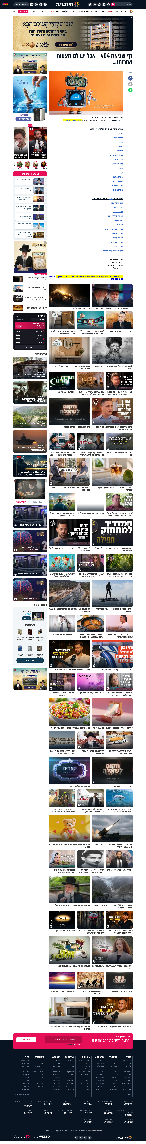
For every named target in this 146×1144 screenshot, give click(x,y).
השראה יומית (100, 1086)
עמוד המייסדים (127, 1089)
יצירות (88, 1086)
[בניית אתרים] (44, 1137)
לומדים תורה (70, 1060)
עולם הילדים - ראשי (84, 1060)
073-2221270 (28, 1113)
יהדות (120, 133)
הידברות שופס (127, 1086)
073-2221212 (108, 1104)
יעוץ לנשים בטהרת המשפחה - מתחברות (124, 1111)
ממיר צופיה (130, 1119)
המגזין (116, 1063)
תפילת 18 (119, 246)
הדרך (115, 211)
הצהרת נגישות (127, 1092)
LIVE (34, 11)
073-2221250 (108, 1122)
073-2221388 (88, 1104)
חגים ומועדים (114, 1089)
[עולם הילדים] (45, 4)
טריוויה (88, 1080)
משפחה (115, 1075)
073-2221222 (128, 1104)
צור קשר (47, 11)
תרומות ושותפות (126, 1083)
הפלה (42, 1077)
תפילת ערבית (117, 238)
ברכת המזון (26, 1072)
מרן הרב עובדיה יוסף (54, 1063)
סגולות (72, 1075)
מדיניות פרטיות (127, 1060)
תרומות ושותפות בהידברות (105, 1102)
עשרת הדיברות (70, 1069)
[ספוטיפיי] (32, 4)
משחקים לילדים (85, 1075)
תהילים (27, 1080)
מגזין (121, 11)
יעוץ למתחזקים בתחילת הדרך (44, 1102)
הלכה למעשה (100, 1069)
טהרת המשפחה (39, 1066)
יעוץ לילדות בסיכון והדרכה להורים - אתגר (23, 1102)
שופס (63, 11)
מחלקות (58, 11)
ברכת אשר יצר (25, 1092)
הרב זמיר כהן (102, 11)
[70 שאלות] (36, 4)
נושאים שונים (69, 1057)
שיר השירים (25, 1086)
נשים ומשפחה (39, 1057)
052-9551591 (88, 1113)
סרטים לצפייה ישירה (84, 1069)
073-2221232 (48, 1104)
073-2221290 (48, 1113)
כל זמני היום (30, 347)
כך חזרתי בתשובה (99, 1083)
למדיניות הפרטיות (70, 1045)
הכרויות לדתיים (117, 181)
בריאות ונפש (70, 1080)
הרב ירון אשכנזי (56, 1077)
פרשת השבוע (117, 164)
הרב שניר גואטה (55, 1075)
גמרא (72, 1066)
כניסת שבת (115, 203)
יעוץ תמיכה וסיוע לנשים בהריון (84, 1110)
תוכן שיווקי (115, 1092)
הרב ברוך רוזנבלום (55, 1080)
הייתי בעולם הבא (99, 1089)
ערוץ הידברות (127, 1063)
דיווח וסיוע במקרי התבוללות (64, 1110)
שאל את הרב (79, 11)
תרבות (120, 168)
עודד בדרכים (101, 1060)
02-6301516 (129, 1115)
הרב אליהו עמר (56, 1092)
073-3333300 (108, 1113)
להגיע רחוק (101, 1080)
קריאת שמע (25, 1077)
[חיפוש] (113, 4)
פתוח (103, 1072)
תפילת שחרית (117, 233)
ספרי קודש (71, 1089)
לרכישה (26, 618)
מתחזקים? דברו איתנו (21, 4)
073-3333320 (27, 1106)
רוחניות (120, 151)
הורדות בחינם (117, 185)
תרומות (53, 11)
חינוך (72, 1077)
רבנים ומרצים (56, 1057)
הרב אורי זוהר (56, 1083)
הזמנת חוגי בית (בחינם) (45, 1110)
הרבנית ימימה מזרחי (38, 1072)
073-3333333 (128, 1122)
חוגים (88, 1089)
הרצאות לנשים (40, 1083)
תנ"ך (72, 1063)
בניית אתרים (35, 1137)
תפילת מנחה (25, 1063)
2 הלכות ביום (127, 1072)
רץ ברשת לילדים (85, 1063)
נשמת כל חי (25, 1089)
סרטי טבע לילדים (85, 1083)
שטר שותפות (110, 11)
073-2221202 (88, 1122)
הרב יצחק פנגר (56, 1069)
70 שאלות (86, 11)
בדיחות (88, 1066)
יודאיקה (72, 1092)
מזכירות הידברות (128, 1102)
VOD (125, 11)
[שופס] (41, 4)
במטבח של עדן (100, 1066)
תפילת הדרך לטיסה (115, 216)
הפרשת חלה (40, 1086)
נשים (121, 142)
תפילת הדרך (25, 1083)
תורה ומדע (119, 159)
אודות (129, 1095)
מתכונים (42, 1063)
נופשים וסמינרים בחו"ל (86, 1119)
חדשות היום (114, 1066)
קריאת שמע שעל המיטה (113, 229)
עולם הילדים (94, 11)
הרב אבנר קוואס (55, 1089)
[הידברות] (67, 4)
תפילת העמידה (117, 242)
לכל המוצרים (30, 660)
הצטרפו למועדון (22, 11)
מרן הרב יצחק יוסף (55, 1066)
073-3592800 (67, 1104)
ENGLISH (41, 11)
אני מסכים (72, 1045)
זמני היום (72, 11)
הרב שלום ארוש (55, 1086)
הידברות (128, 1057)
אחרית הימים (70, 1083)
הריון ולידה (41, 1080)
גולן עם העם (100, 1075)
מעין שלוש (119, 220)
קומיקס (88, 1077)
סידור (111, 198)
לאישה (42, 1060)
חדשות (116, 11)
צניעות (42, 1075)
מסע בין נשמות (100, 1077)
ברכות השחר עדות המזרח (113, 251)
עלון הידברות (127, 1066)
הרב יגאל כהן (56, 1072)
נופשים (129, 1080)
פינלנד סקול (70, 1072)
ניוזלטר (129, 1069)
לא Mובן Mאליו (100, 1063)
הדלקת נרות (40, 1069)
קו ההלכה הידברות (107, 1110)
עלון (67, 11)
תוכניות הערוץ (99, 1057)
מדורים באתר (113, 1057)
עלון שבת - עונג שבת (86, 1102)
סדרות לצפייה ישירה (84, 1072)
